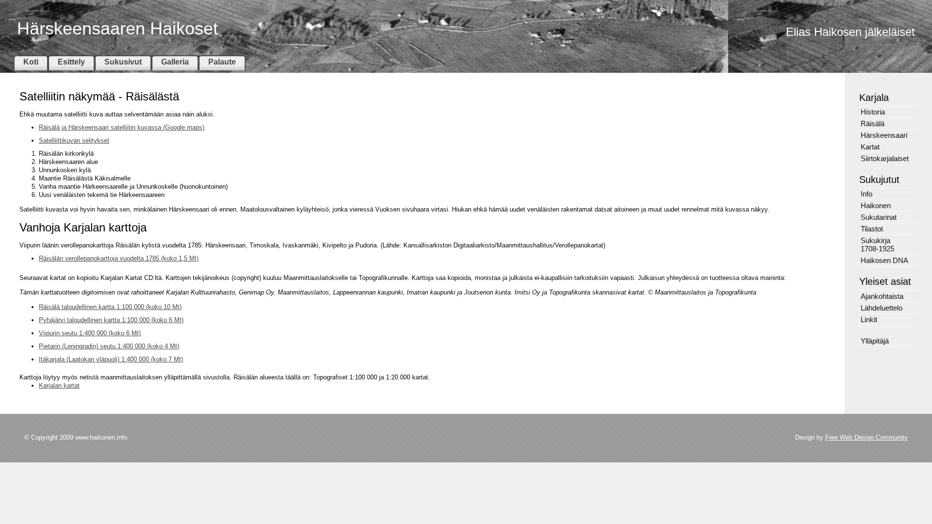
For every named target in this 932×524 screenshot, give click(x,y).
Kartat (870, 147)
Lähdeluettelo (881, 308)
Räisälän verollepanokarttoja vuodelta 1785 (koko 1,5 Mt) (119, 258)
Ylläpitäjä (875, 341)
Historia (873, 112)
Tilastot (872, 229)
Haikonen (876, 205)
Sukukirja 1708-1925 (877, 244)
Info (866, 194)
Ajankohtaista (882, 296)
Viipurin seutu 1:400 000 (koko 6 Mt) (90, 333)
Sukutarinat (879, 217)
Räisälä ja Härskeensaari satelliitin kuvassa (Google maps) (121, 127)
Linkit (869, 319)
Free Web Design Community (866, 437)
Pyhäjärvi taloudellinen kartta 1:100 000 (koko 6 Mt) (111, 320)
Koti (30, 62)
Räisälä (872, 123)
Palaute (222, 62)
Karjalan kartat (59, 385)
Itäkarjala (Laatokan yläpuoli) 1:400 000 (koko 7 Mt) (111, 359)
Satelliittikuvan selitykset (74, 140)
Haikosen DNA (884, 260)
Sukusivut (123, 62)
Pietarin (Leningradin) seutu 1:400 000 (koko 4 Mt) (109, 346)
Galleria (175, 62)
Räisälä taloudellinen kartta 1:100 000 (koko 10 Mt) (110, 307)
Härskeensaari (884, 135)
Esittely (71, 62)
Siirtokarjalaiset (885, 158)
